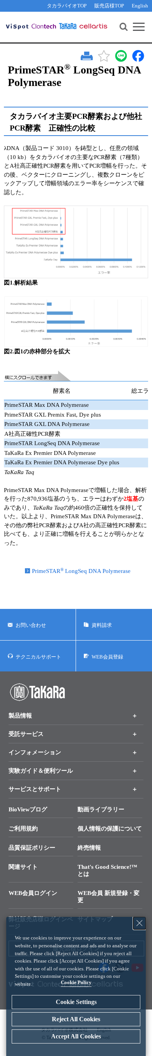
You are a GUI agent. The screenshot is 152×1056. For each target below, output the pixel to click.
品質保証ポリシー (32, 848)
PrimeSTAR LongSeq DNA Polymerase (81, 571)
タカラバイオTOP (67, 6)
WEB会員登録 (107, 656)
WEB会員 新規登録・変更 (109, 896)
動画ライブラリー (101, 809)
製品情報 (20, 715)
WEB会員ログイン (33, 893)
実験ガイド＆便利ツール (41, 771)
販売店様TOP (109, 6)
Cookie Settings (76, 1002)
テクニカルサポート (38, 656)
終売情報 (89, 848)
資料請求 (102, 625)
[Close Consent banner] (139, 923)
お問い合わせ (31, 625)
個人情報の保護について (110, 828)
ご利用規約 (23, 828)
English (140, 6)
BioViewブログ (28, 809)
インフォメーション (35, 752)
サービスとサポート (35, 789)
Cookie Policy (76, 982)
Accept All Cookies (76, 1036)
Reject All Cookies (76, 1019)
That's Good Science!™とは (107, 870)
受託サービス (26, 734)
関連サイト (23, 867)
